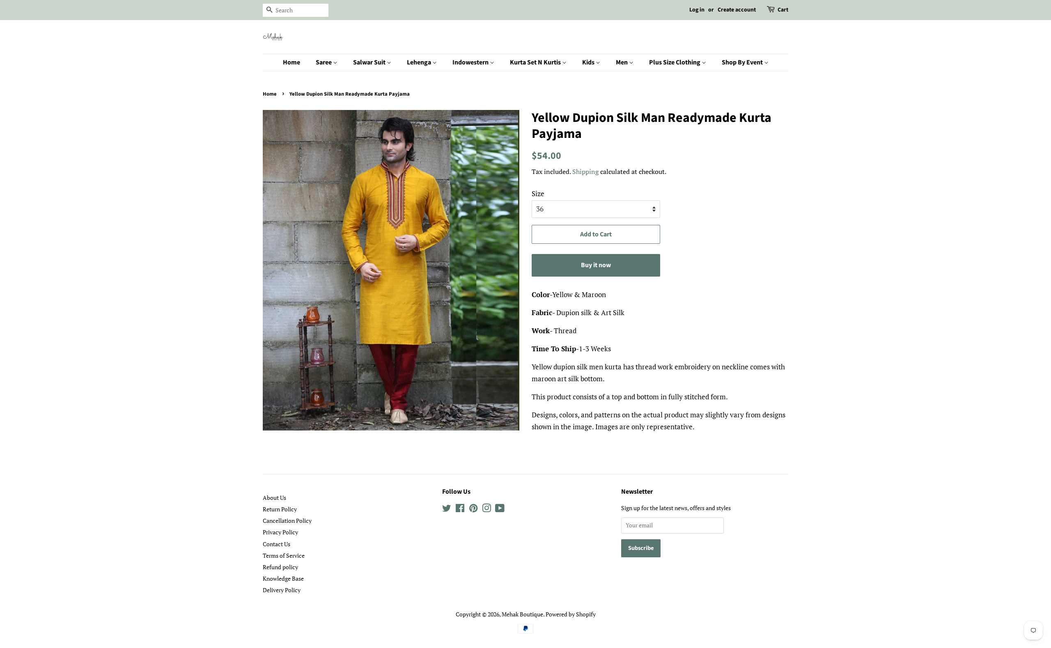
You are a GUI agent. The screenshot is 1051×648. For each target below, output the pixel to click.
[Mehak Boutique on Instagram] (486, 509)
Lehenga (419, 62)
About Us (274, 497)
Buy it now (596, 265)
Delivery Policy (282, 590)
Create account (737, 10)
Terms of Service (284, 555)
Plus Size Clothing (675, 62)
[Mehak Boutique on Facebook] (460, 509)
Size (538, 193)
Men (622, 62)
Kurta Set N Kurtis (536, 62)
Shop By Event (743, 62)
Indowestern (471, 62)
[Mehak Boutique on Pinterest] (473, 509)
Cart (783, 10)
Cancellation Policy (287, 520)
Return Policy (280, 509)
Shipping (585, 171)
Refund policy (280, 567)
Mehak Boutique (522, 614)
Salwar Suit (370, 62)
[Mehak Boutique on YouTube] (500, 509)
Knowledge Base (283, 578)
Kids (589, 62)
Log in (696, 10)
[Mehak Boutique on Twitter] (446, 509)
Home (291, 62)
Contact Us (276, 544)
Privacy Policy (280, 532)
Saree (324, 62)
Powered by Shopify (571, 614)
